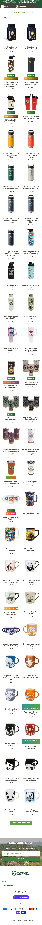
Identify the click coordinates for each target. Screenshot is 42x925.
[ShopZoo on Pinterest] (22, 892)
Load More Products (21, 823)
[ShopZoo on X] (26, 892)
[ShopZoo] (21, 6)
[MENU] (1, 6)
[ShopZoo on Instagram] (19, 892)
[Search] (34, 6)
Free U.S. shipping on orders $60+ (26, 3)
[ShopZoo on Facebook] (15, 892)
